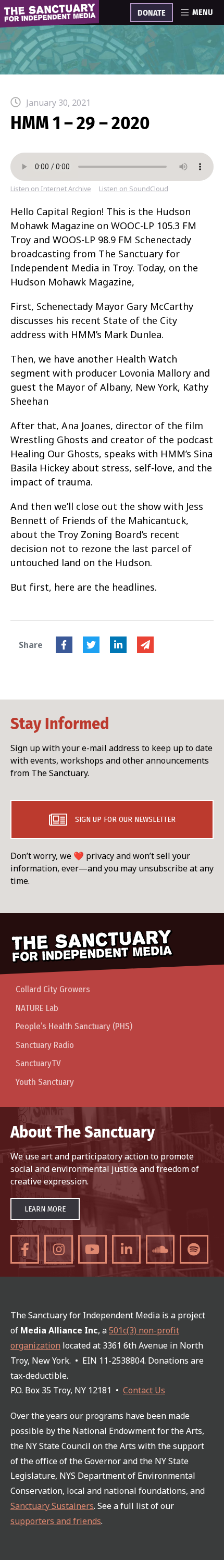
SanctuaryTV (38, 1063)
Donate (152, 13)
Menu (202, 12)
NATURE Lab (37, 1008)
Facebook (64, 645)
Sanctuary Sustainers (52, 1506)
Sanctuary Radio (45, 1045)
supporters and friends (55, 1521)
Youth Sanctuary (45, 1082)
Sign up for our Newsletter (125, 819)
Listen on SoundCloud (133, 188)
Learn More (45, 1209)
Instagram (58, 1249)
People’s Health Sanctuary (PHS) (74, 1026)
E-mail (145, 645)
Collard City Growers (53, 989)
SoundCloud (160, 1249)
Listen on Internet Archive (50, 188)
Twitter (91, 645)
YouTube (92, 1249)
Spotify (194, 1249)
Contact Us (144, 1390)
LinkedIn (118, 645)
